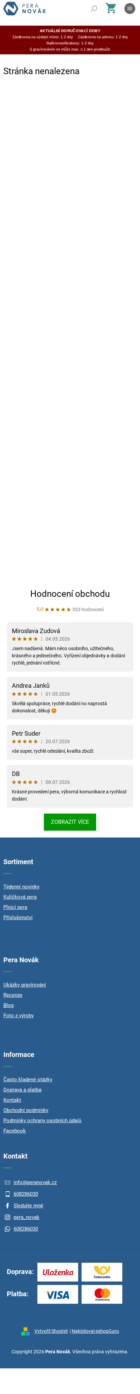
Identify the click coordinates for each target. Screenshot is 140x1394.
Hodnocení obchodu (70, 594)
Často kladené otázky (27, 1079)
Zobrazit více (70, 822)
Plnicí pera (15, 907)
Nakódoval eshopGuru (95, 1331)
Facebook (14, 1131)
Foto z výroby (18, 1016)
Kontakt (12, 1100)
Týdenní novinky (21, 887)
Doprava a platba (22, 1090)
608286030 (26, 1194)
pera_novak (26, 1217)
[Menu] (130, 8)
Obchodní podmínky (25, 1110)
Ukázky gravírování (24, 985)
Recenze (12, 995)
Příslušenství (18, 917)
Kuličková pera (20, 897)
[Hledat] (94, 8)
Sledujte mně (28, 1206)
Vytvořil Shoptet (51, 1331)
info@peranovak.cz (35, 1182)
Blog (8, 1005)
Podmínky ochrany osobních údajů (42, 1120)
